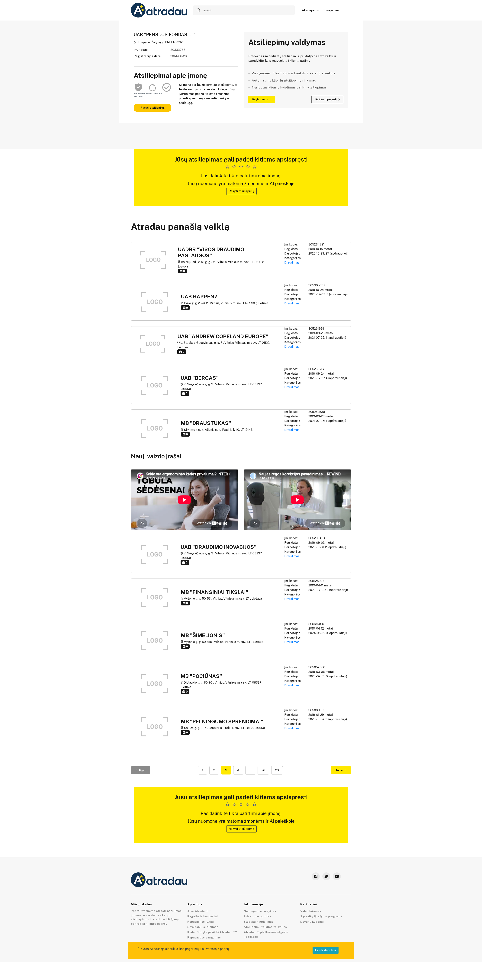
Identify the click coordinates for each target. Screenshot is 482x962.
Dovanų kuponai (312, 921)
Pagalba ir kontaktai (202, 916)
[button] (345, 10)
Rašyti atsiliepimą (153, 107)
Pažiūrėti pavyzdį (326, 99)
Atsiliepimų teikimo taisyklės (265, 926)
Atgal (142, 770)
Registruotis (260, 99)
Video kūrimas (310, 911)
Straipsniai (331, 10)
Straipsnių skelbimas (202, 926)
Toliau (339, 770)
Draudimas (291, 262)
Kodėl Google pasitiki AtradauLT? (212, 932)
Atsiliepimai (310, 10)
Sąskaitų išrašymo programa (321, 916)
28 (263, 770)
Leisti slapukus (325, 950)
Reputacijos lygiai (200, 921)
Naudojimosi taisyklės (260, 911)
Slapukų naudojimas (258, 921)
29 (277, 770)
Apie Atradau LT (199, 911)
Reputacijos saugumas (204, 937)
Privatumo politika (257, 916)
